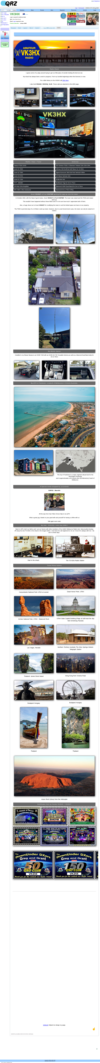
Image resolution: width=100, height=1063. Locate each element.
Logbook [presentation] (25, 28)
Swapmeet (62, 10)
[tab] (13, 28)
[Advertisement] (53, 1048)
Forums (42, 10)
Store (52, 10)
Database (22, 10)
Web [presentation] (31, 28)
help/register (81, 8)
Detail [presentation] (19, 28)
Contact (85, 10)
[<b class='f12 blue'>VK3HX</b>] (92, 24)
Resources (73, 10)
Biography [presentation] (13, 28)
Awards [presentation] (37, 28)
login (76, 8)
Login (94, 10)
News (32, 10)
